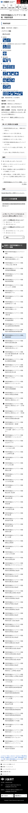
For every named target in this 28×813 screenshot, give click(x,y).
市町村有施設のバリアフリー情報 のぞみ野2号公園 (14, 508)
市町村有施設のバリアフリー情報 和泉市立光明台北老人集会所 (14, 658)
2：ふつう (17, 222)
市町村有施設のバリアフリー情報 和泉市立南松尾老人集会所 (14, 569)
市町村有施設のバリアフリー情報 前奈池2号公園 (14, 525)
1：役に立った (8, 222)
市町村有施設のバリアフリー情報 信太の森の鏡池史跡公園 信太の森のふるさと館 (14, 353)
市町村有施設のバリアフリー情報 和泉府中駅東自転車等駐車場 (14, 708)
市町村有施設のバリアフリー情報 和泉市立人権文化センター (14, 399)
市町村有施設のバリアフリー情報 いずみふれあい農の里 (14, 263)
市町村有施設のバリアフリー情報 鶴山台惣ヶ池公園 (14, 491)
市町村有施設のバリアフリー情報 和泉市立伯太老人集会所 (14, 575)
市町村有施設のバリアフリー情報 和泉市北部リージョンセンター (14, 731)
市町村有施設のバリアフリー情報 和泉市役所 (14, 336)
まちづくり (18, 755)
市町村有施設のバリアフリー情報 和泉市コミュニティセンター (14, 382)
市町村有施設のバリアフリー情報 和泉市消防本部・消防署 (14, 423)
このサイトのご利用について (8, 764)
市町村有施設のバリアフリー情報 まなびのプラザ (14, 441)
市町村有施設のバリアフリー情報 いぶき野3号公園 (14, 452)
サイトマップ (5, 774)
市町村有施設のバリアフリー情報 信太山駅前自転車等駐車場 (14, 325)
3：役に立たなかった (10, 224)
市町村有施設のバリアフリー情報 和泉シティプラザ (14, 376)
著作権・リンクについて (7, 766)
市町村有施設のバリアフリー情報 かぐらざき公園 (14, 463)
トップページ (3, 755)
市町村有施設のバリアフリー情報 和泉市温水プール (14, 291)
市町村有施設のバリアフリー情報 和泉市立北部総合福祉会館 (14, 417)
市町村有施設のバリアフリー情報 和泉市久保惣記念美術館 (14, 393)
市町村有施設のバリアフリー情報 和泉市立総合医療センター (14, 258)
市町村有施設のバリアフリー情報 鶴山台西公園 (14, 497)
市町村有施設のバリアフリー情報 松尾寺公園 (14, 530)
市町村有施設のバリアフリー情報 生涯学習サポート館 (14, 302)
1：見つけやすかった (10, 230)
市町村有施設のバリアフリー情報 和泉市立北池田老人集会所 (14, 625)
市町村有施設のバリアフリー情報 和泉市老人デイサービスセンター (14, 564)
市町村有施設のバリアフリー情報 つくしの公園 (14, 697)
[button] (18, 2)
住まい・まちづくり (11, 755)
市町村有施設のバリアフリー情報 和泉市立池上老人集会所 (14, 636)
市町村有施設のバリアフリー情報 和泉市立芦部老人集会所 (14, 603)
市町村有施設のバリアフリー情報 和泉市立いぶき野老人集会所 (14, 669)
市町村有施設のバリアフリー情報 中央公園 (14, 547)
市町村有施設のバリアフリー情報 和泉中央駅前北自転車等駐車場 (14, 686)
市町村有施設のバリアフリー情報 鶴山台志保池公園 (14, 558)
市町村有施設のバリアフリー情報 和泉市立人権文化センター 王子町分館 (14, 405)
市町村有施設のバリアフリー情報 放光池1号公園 (14, 519)
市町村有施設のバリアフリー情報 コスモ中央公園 (14, 480)
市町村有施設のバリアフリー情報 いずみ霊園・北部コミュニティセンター (14, 429)
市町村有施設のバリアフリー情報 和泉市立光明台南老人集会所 (14, 653)
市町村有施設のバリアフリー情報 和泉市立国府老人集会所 (14, 614)
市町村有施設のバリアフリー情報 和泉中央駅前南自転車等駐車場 (14, 330)
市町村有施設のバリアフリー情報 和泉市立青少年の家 (14, 371)
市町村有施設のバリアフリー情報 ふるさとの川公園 (14, 552)
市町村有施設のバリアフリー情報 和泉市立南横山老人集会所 (14, 641)
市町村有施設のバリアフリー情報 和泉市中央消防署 (14, 747)
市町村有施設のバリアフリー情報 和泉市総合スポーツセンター (14, 736)
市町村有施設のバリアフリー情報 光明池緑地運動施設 (14, 269)
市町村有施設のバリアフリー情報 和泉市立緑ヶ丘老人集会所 (14, 619)
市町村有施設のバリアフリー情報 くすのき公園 (14, 680)
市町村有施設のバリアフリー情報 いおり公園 (14, 725)
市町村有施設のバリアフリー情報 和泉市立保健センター (14, 308)
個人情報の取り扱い (6, 771)
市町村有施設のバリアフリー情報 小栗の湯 (14, 313)
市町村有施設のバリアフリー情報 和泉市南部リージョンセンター (14, 436)
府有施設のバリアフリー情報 (11, 757)
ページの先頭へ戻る (25, 779)
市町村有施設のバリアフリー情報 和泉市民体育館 (14, 280)
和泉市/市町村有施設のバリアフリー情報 (14, 252)
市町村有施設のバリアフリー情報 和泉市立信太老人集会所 (14, 586)
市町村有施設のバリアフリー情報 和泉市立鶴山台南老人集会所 (14, 591)
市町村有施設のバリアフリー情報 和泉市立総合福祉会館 (14, 341)
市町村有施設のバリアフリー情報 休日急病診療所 (14, 319)
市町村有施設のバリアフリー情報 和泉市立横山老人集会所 (14, 580)
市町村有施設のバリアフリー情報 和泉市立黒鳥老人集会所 (14, 664)
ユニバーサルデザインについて (9, 769)
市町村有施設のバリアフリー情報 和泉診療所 (14, 297)
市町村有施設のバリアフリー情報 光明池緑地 (14, 475)
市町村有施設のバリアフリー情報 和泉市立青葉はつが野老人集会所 (14, 675)
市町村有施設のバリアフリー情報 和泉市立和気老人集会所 (14, 630)
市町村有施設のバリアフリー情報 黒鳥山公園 (14, 469)
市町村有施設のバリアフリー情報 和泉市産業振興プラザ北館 (14, 719)
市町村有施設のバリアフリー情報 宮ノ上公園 (14, 536)
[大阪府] (8, 2)
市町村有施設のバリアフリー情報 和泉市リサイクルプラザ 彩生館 (14, 365)
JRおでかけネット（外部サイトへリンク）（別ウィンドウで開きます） (13, 112)
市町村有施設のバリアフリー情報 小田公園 (14, 458)
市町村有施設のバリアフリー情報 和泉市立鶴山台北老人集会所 (14, 647)
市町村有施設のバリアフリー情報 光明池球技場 (14, 274)
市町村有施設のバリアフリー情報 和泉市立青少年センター (14, 347)
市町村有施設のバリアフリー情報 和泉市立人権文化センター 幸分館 (14, 412)
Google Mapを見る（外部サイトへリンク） (13, 193)
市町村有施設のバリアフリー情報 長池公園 (14, 502)
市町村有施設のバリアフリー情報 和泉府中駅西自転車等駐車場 (14, 714)
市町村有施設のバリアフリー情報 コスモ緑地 (14, 486)
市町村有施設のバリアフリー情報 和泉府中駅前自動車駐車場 (14, 692)
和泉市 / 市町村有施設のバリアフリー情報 (13, 246)
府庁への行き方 (4, 795)
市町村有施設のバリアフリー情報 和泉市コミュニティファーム (14, 742)
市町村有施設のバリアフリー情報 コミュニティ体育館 (14, 286)
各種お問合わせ (18, 795)
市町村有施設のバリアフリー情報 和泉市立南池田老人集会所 (14, 608)
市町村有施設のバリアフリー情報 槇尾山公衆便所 (14, 541)
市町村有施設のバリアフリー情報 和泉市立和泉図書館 (14, 388)
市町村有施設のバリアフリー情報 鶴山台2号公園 (14, 703)
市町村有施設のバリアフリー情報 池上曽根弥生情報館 (14, 360)
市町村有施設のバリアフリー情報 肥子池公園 (14, 513)
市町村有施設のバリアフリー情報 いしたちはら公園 (14, 447)
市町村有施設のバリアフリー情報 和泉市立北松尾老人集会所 (14, 597)
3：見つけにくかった (10, 232)
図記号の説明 (6, 34)
